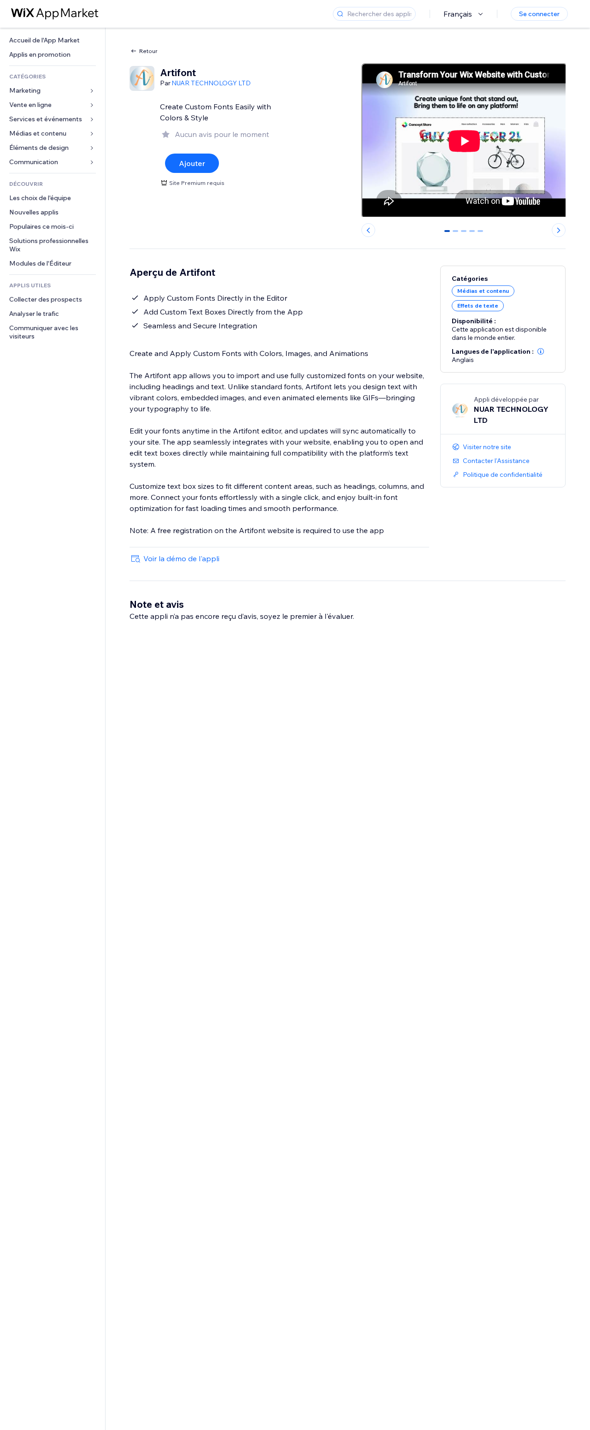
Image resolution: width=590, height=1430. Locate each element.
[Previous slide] (368, 230)
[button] (541, 351)
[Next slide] (559, 230)
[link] (52, 40)
